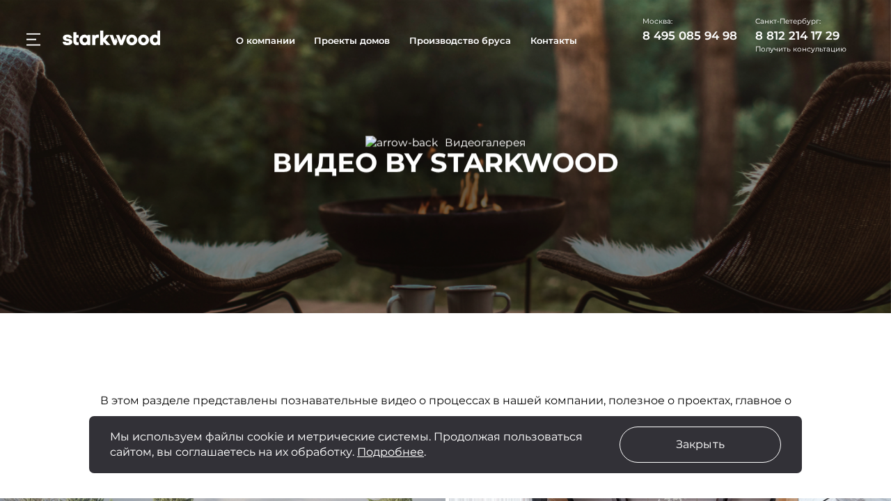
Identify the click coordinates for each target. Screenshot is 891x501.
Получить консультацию (800, 49)
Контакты (553, 40)
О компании (265, 40)
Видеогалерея (485, 142)
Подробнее (390, 452)
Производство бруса (460, 40)
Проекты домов (352, 40)
